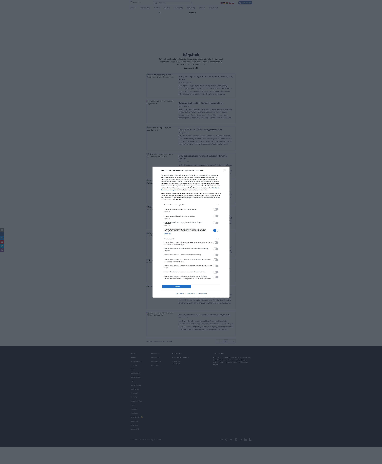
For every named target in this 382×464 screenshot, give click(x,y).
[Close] (225, 171)
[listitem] (191, 205)
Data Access (191, 293)
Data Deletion (179, 293)
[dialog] (191, 232)
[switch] (215, 209)
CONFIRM (176, 286)
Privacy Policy (202, 293)
